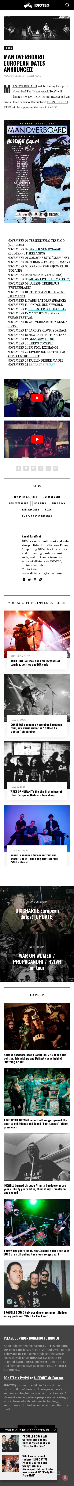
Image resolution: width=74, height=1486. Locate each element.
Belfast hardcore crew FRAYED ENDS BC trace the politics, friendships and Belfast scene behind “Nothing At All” (35, 1058)
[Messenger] (26, 468)
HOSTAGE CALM (33, 97)
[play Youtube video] (37, 398)
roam (48, 509)
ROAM (55, 97)
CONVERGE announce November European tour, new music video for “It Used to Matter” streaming (36, 728)
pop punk (40, 503)
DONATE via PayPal (16, 1377)
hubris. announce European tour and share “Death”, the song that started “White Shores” (34, 858)
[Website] (40, 579)
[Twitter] (33, 468)
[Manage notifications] (65, 1478)
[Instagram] (35, 579)
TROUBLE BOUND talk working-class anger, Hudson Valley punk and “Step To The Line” (36, 1441)
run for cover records (37, 515)
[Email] (55, 468)
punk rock (58, 503)
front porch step (25, 497)
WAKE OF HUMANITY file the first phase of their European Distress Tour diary (36, 793)
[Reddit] (48, 468)
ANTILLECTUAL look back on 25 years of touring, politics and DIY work (35, 662)
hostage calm (51, 497)
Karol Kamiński (31, 536)
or (31, 1377)
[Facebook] (18, 468)
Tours (8, 47)
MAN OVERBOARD (25, 86)
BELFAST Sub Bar (42, 365)
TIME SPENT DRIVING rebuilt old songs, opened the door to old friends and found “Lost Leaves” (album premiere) (36, 1123)
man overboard (19, 503)
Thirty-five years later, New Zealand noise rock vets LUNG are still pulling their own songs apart (36, 1252)
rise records (30, 509)
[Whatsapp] (40, 468)
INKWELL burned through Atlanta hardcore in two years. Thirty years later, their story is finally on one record (35, 1188)
